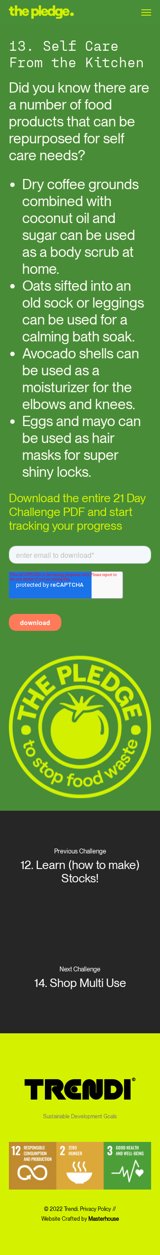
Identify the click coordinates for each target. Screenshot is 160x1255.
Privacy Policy (95, 1209)
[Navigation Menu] (146, 12)
